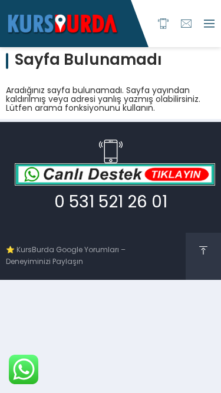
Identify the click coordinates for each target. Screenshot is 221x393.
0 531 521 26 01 (110, 203)
